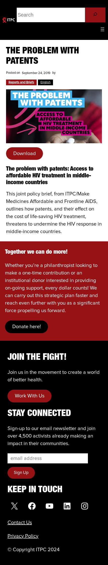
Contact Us (20, 522)
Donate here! (26, 326)
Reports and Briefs (21, 82)
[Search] (95, 15)
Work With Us (29, 395)
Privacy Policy (23, 536)
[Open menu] (102, 29)
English (45, 82)
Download (24, 153)
